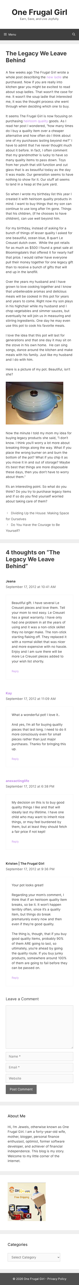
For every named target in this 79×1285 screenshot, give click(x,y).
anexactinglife (17, 781)
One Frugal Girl (39, 12)
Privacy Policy (56, 1279)
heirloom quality (36, 121)
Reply (15, 671)
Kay (9, 693)
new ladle (54, 77)
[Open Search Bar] (73, 34)
